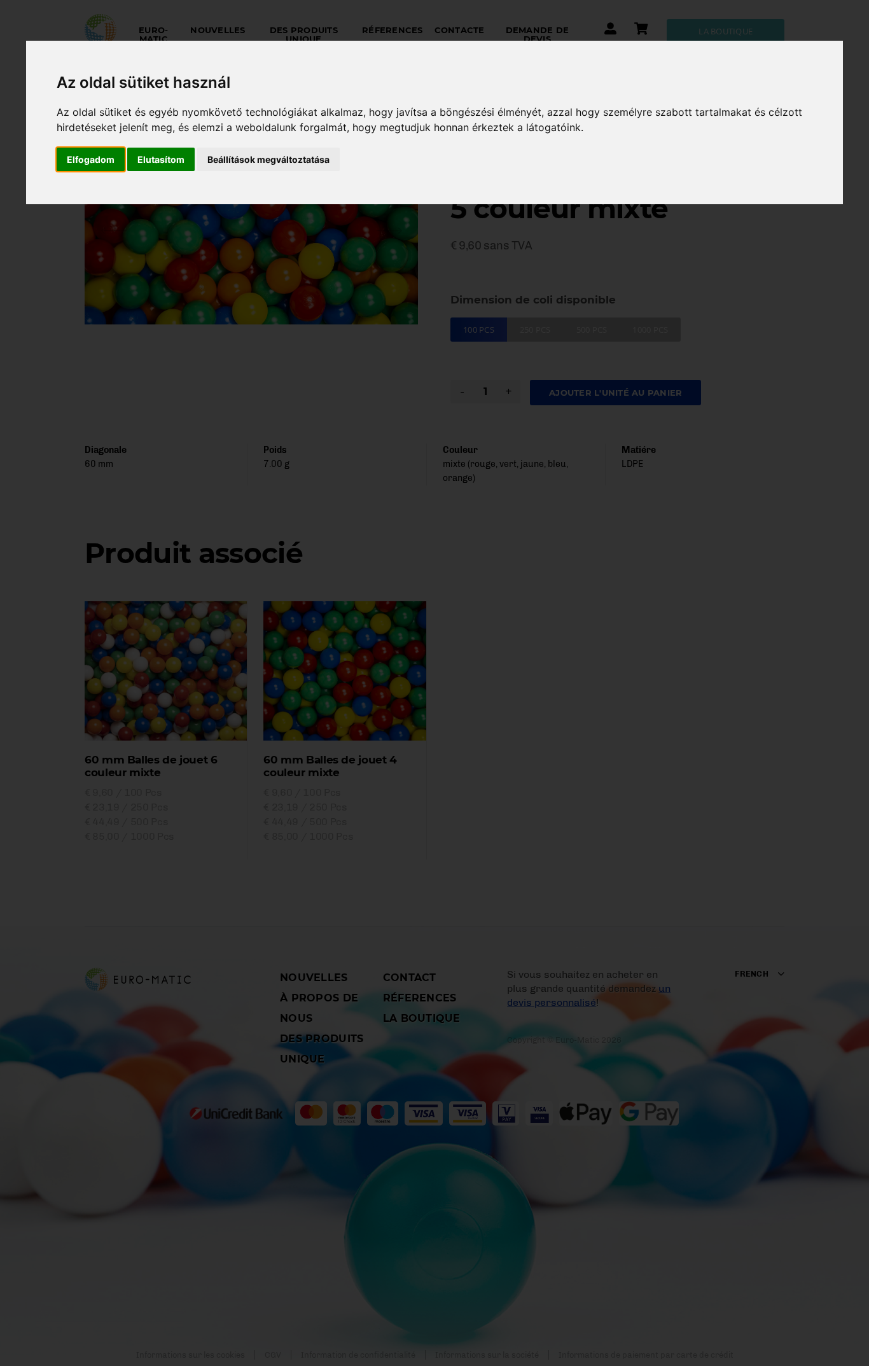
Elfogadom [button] (91, 159)
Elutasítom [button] (160, 159)
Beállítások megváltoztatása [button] (268, 159)
